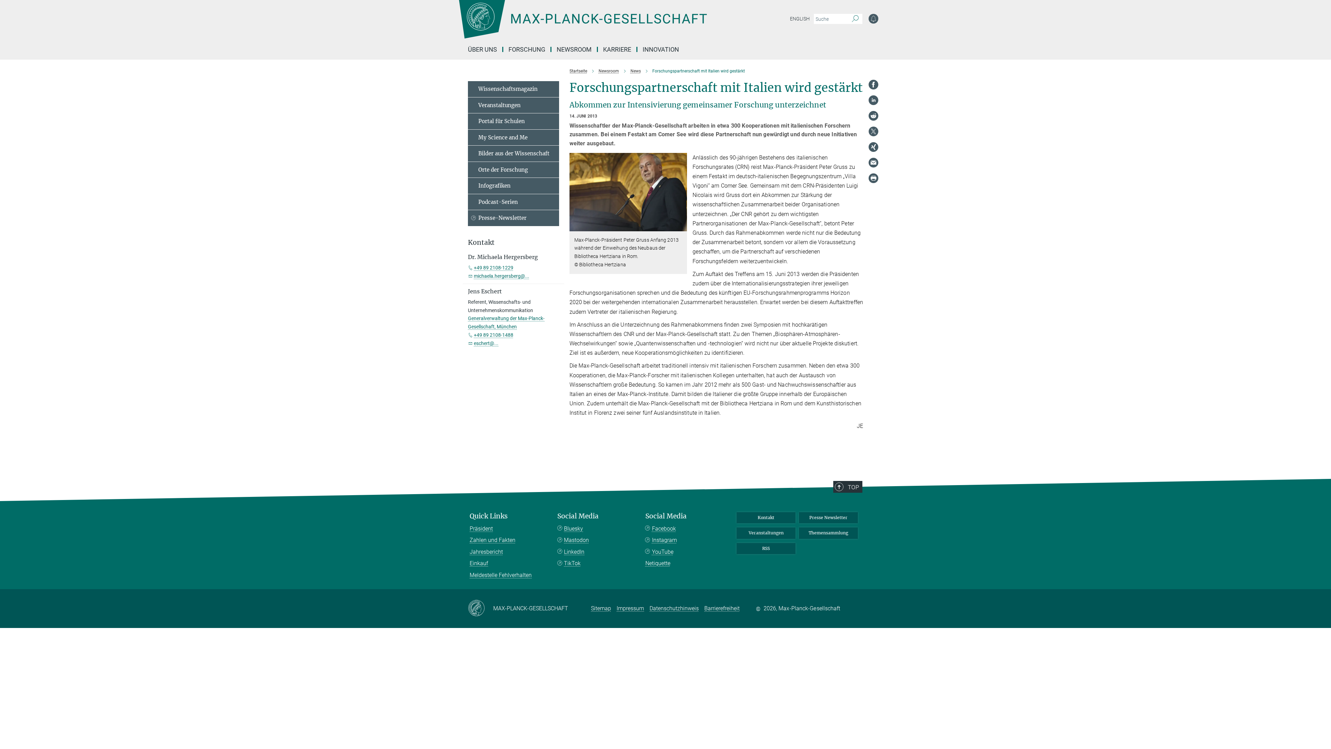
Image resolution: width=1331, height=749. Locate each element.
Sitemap (601, 608)
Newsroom (574, 49)
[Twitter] (873, 131)
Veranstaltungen (499, 105)
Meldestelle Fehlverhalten (501, 575)
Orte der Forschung (503, 169)
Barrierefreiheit (722, 608)
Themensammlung (828, 532)
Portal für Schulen (501, 121)
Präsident (481, 528)
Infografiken (494, 185)
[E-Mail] (873, 162)
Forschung (526, 49)
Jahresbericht (486, 552)
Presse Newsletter (828, 517)
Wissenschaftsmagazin (508, 89)
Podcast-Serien (498, 202)
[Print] (873, 178)
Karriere (617, 49)
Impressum (630, 608)
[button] (681, 226)
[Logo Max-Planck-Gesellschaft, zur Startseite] (583, 24)
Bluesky (573, 528)
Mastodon (576, 540)
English (800, 18)
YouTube (662, 552)
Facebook (664, 528)
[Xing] (873, 147)
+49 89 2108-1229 (493, 267)
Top (853, 487)
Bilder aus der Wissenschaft (513, 153)
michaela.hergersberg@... (501, 276)
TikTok (572, 563)
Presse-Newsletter (502, 218)
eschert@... (486, 343)
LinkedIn (574, 552)
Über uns (482, 49)
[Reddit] (873, 116)
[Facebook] (873, 84)
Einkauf (479, 563)
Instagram (664, 540)
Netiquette (657, 563)
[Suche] (855, 19)
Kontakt (766, 517)
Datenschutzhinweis (674, 608)
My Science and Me (503, 137)
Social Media (578, 516)
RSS (766, 548)
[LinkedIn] (873, 100)
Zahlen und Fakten (492, 540)
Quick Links (489, 516)
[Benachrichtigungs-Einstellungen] (873, 19)
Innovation (661, 49)
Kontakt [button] (481, 243)
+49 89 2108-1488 (493, 335)
